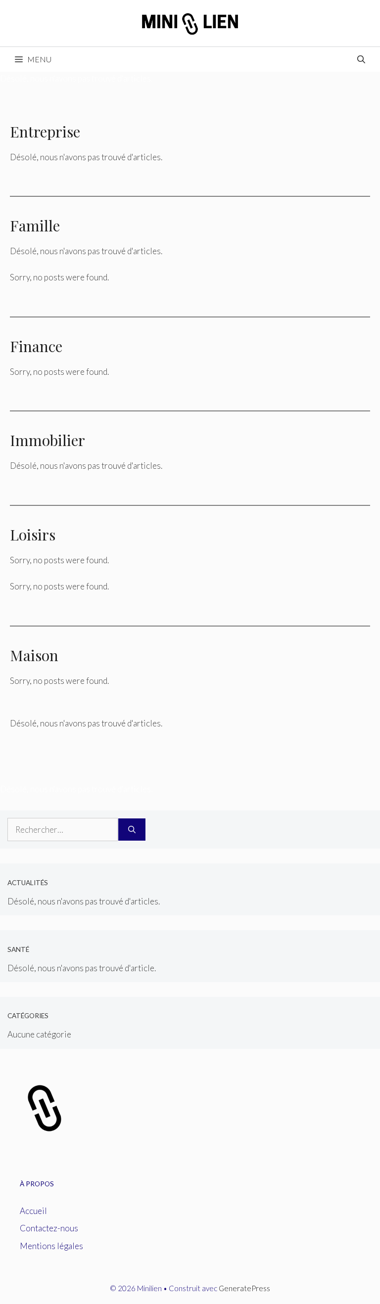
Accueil (33, 1211)
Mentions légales (51, 1246)
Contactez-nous (49, 1228)
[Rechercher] (132, 830)
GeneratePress (244, 1288)
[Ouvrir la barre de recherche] (361, 59)
